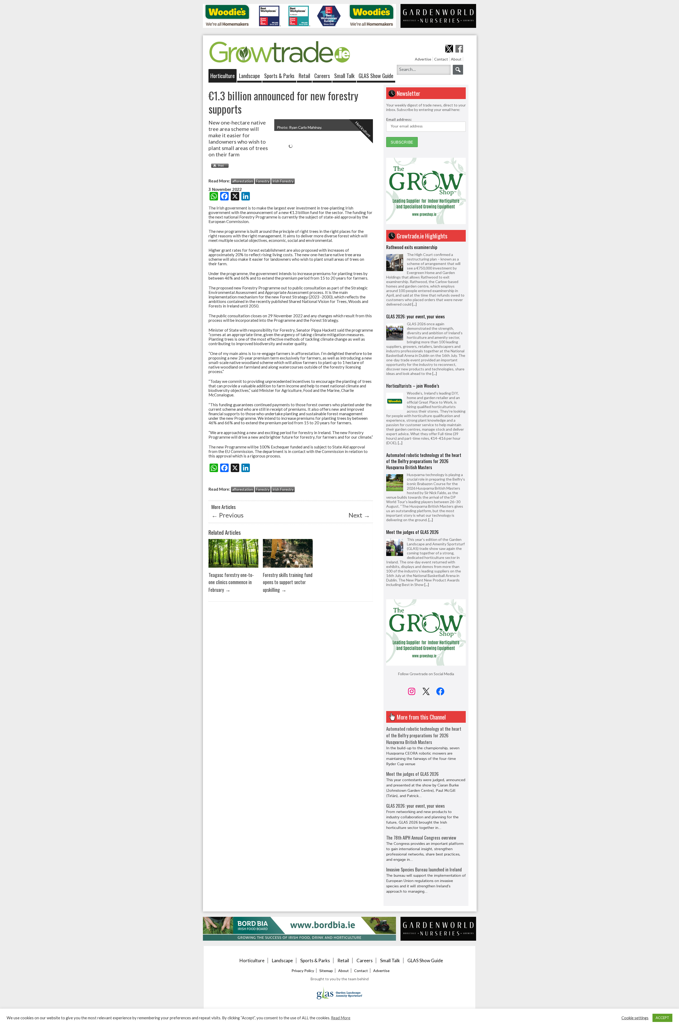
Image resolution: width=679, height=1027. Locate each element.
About (456, 59)
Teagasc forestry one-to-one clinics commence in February (231, 582)
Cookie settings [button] (634, 1018)
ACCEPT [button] (662, 1018)
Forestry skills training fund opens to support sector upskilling (287, 582)
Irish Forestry (283, 181)
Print (218, 166)
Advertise (423, 59)
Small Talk (344, 76)
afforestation (242, 181)
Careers (322, 76)
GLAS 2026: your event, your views (415, 247)
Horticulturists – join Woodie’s (412, 316)
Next (359, 515)
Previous (227, 515)
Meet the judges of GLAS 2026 (412, 462)
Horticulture (222, 76)
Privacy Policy (302, 970)
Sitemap (326, 970)
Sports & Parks (279, 76)
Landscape (249, 76)
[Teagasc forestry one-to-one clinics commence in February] (233, 569)
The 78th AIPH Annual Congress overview (421, 837)
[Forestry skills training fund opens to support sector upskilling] (288, 569)
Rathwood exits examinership (411, 527)
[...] (434, 304)
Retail (304, 76)
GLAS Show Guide (376, 76)
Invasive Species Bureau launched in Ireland (424, 869)
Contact (441, 59)
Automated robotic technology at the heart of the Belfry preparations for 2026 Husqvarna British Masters (423, 391)
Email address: (399, 119)
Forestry (262, 181)
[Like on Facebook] (459, 49)
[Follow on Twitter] (449, 49)
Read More (340, 1018)
